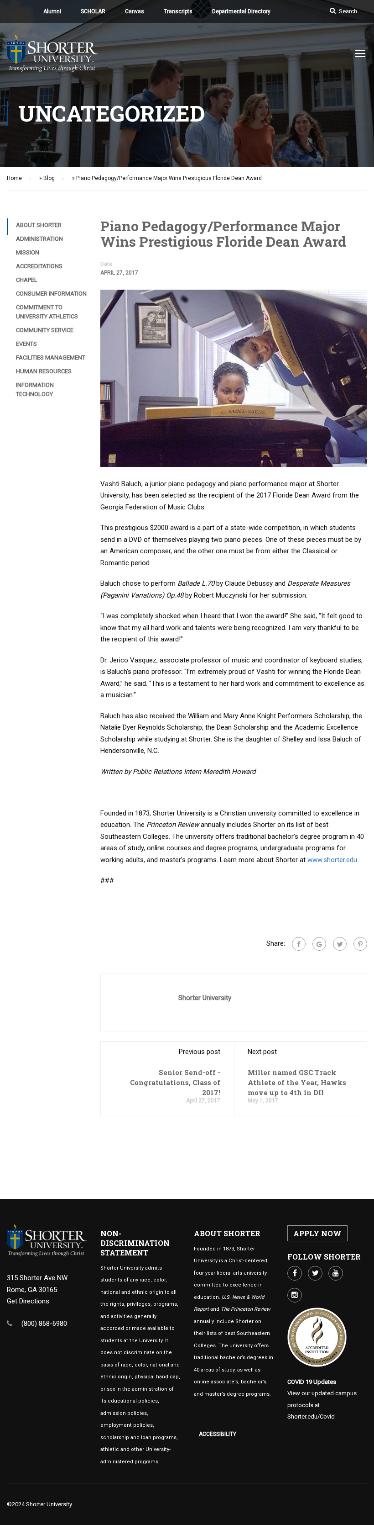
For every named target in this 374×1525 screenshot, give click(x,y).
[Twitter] (340, 944)
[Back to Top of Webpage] (360, 1511)
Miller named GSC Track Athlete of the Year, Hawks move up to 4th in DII (297, 1082)
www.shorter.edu (332, 860)
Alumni (52, 11)
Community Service (44, 330)
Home (14, 178)
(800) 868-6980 (44, 1323)
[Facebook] (299, 944)
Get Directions (28, 1301)
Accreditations (39, 266)
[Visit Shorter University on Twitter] (315, 1273)
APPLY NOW (317, 1233)
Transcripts (178, 11)
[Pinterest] (360, 944)
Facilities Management (50, 357)
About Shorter (39, 225)
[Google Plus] (319, 944)
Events (26, 343)
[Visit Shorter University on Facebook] (294, 1273)
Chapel (26, 279)
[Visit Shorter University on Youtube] (335, 1273)
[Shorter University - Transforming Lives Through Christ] (52, 57)
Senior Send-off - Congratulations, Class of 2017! (175, 1082)
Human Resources (44, 371)
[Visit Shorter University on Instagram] (294, 1295)
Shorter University (204, 998)
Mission (27, 252)
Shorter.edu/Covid (311, 1416)
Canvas (134, 11)
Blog (49, 178)
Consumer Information (51, 293)
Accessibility (217, 1434)
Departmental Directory (241, 11)
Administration (39, 238)
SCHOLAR (93, 11)
